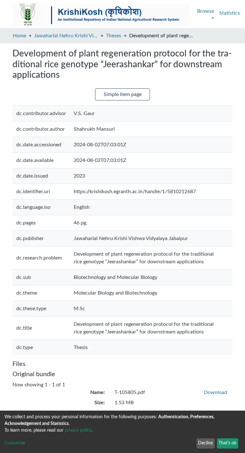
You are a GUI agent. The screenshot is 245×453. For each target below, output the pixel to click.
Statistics (229, 13)
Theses (113, 35)
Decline (205, 443)
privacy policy (78, 430)
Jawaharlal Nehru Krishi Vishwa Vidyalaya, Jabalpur (66, 35)
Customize (14, 443)
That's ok (227, 443)
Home (19, 35)
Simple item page (123, 94)
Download (215, 392)
